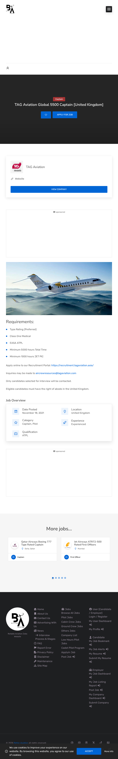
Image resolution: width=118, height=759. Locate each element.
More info (108, 751)
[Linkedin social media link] (108, 742)
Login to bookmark (46, 114)
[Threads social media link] (86, 742)
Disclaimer (43, 656)
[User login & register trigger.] (7, 68)
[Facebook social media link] (72, 742)
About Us (42, 613)
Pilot (35, 423)
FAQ (39, 643)
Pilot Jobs (67, 617)
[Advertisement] (59, 36)
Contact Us (43, 618)
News (40, 630)
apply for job (65, 114)
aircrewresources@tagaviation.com (56, 373)
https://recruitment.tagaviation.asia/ (72, 365)
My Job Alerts (97, 649)
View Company (59, 189)
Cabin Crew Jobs (71, 621)
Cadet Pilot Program (72, 647)
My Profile (95, 629)
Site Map (42, 665)
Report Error (44, 647)
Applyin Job (68, 652)
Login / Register (98, 616)
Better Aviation (21, 742)
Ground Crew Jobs (72, 626)
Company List (69, 635)
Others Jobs (68, 630)
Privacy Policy (45, 652)
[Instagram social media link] (79, 742)
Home (40, 609)
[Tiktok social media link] (101, 742)
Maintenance (44, 661)
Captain (26, 423)
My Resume (96, 653)
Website (19, 178)
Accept (89, 751)
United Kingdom (80, 412)
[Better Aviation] (10, 9)
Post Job (66, 656)
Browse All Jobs (70, 612)
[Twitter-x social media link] (93, 742)
